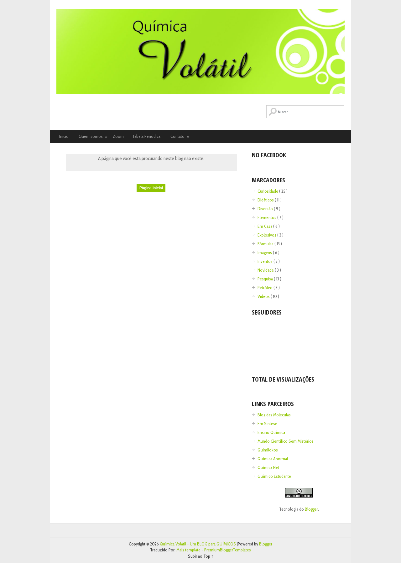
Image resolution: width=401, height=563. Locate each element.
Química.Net (268, 467)
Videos (264, 296)
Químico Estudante (274, 476)
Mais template (188, 550)
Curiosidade (268, 191)
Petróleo (265, 287)
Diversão (266, 208)
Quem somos (93, 136)
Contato (179, 136)
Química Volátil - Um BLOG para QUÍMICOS (198, 544)
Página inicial (151, 188)
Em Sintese (267, 423)
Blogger (311, 509)
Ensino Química (271, 432)
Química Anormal (273, 458)
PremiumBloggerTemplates (227, 550)
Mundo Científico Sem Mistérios (286, 441)
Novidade (266, 270)
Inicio (64, 136)
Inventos (265, 261)
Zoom (118, 136)
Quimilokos (268, 450)
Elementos (267, 217)
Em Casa (265, 226)
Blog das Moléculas (274, 415)
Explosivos (267, 235)
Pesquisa (266, 279)
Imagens (265, 252)
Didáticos (266, 200)
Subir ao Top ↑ (200, 556)
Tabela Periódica (146, 136)
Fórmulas (266, 244)
